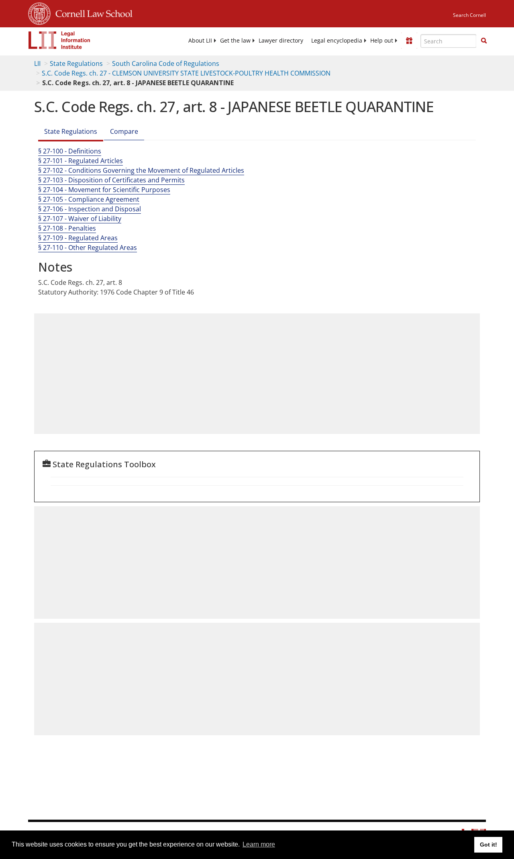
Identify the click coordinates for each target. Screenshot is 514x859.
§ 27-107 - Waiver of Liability (79, 218)
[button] (484, 40)
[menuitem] (200, 41)
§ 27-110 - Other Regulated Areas (87, 247)
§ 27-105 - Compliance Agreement (88, 199)
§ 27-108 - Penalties (67, 228)
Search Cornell (469, 15)
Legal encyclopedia (336, 40)
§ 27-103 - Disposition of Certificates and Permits (111, 180)
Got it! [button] (488, 844)
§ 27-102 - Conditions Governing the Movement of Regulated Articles (141, 170)
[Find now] (484, 41)
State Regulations (76, 63)
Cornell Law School (92, 12)
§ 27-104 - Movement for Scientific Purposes (104, 189)
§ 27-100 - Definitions (69, 151)
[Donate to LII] (409, 41)
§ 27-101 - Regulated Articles (80, 160)
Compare (124, 131)
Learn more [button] (259, 844)
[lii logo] (59, 40)
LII (37, 63)
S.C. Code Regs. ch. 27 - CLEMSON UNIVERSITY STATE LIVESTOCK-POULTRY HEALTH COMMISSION (186, 73)
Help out (381, 40)
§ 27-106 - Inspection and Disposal (89, 209)
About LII (200, 40)
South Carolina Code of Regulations (165, 63)
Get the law (235, 40)
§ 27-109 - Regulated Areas (78, 237)
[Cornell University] (39, 12)
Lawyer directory (281, 40)
